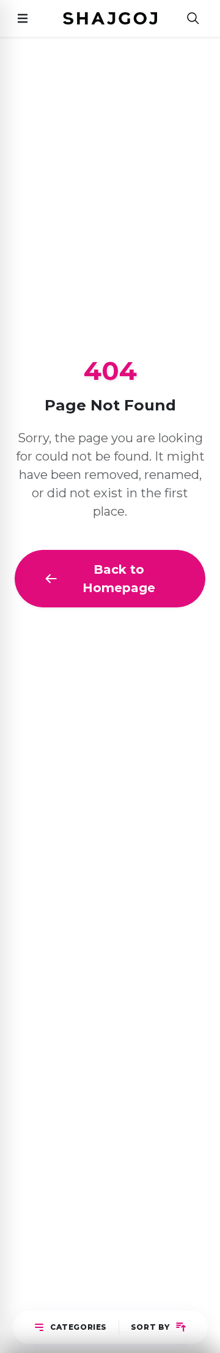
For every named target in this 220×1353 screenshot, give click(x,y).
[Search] (193, 18)
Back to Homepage (118, 578)
